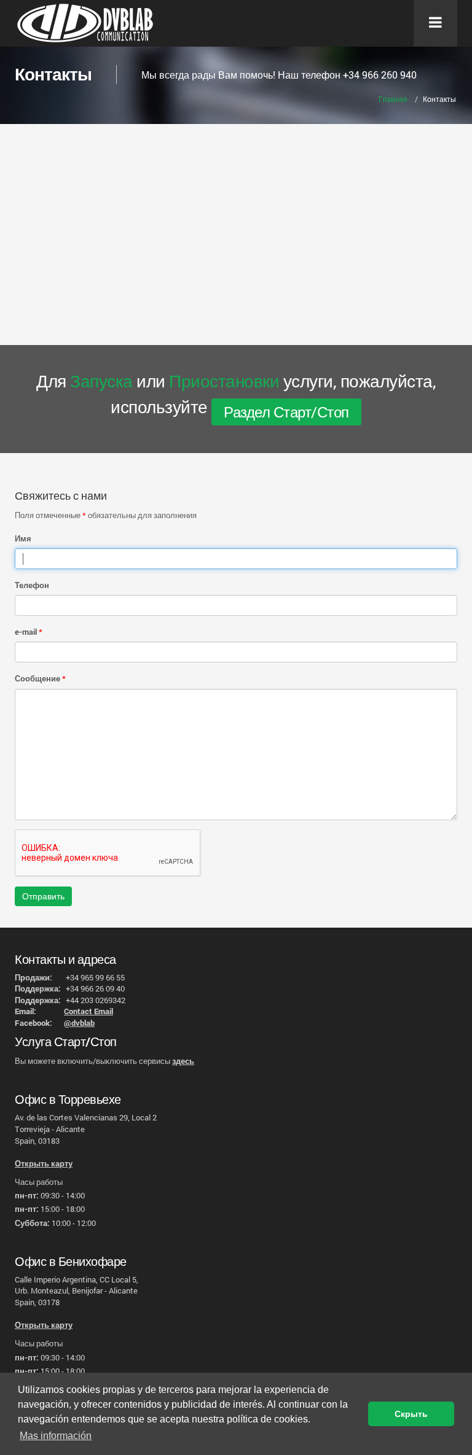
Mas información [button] (56, 1435)
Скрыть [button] (411, 1414)
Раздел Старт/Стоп (286, 412)
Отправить (43, 896)
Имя (23, 538)
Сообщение (37, 678)
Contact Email (88, 1011)
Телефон (32, 585)
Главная (393, 99)
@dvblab (79, 1022)
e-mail (26, 631)
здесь (183, 1060)
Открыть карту (44, 1163)
